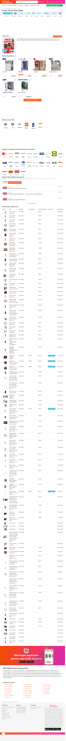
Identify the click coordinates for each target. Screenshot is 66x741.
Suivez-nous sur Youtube (21, 711)
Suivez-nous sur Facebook (21, 708)
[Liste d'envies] (62, 2)
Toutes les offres (7, 8)
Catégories (32, 5)
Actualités (4, 718)
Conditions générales (39, 733)
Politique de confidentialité (48, 733)
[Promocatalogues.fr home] (7, 2)
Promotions (20, 5)
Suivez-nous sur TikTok (20, 712)
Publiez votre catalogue (6, 717)
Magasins (27, 5)
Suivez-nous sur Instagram (21, 709)
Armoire (13, 8)
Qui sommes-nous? (5, 715)
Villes (38, 5)
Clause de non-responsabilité (28, 733)
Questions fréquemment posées (8, 707)
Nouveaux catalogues (12, 5)
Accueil (3, 5)
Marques (3, 711)
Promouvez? (4, 708)
